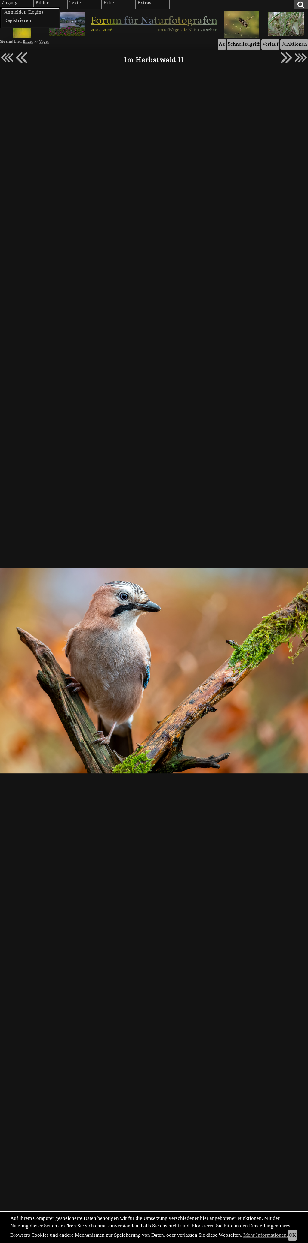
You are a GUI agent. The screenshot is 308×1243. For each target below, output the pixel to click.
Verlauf (270, 44)
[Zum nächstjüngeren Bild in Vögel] (21, 57)
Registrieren (17, 20)
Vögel (44, 41)
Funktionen (294, 44)
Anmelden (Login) (23, 12)
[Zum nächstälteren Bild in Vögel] (286, 57)
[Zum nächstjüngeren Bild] (7, 57)
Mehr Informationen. (265, 1235)
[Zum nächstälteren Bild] (301, 57)
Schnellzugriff (244, 44)
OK (292, 1235)
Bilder (28, 41)
